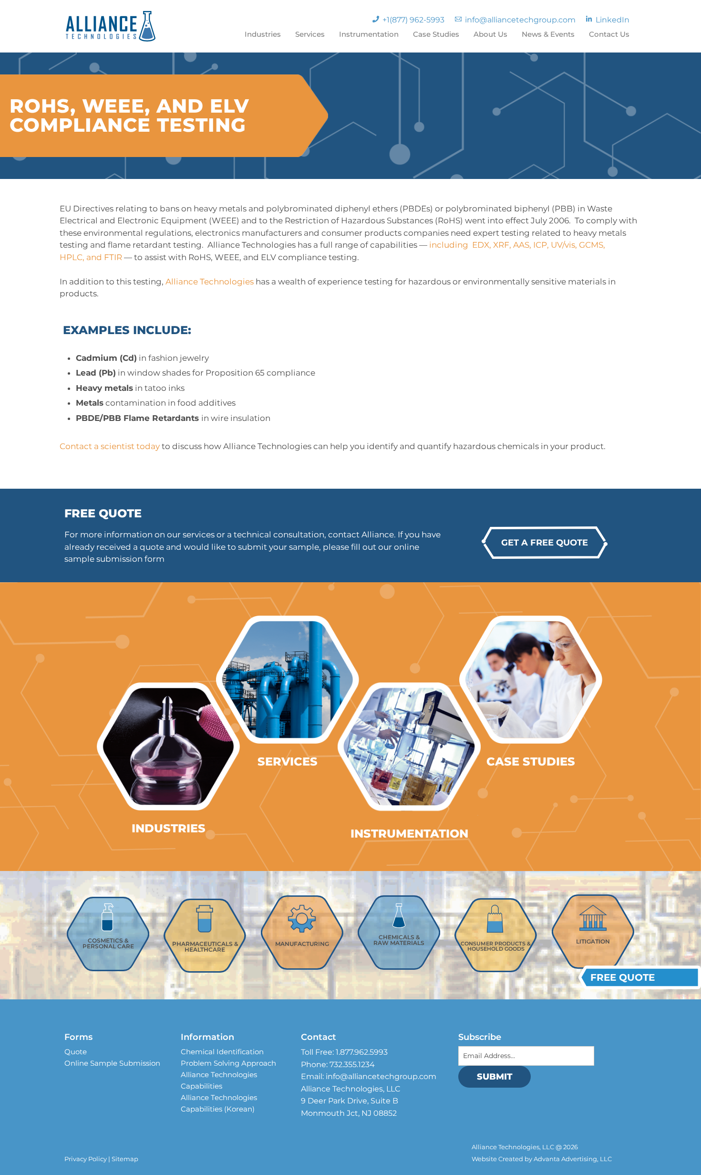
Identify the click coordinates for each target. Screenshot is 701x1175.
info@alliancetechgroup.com (381, 1076)
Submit (494, 1076)
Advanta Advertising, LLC (573, 1159)
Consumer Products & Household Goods (496, 946)
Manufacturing (302, 943)
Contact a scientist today (111, 446)
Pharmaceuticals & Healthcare (205, 946)
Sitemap (125, 1159)
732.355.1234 (352, 1064)
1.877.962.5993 (362, 1052)
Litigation (593, 941)
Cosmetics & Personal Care (108, 943)
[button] (544, 542)
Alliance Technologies (210, 281)
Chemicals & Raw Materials (398, 940)
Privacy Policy (85, 1159)
